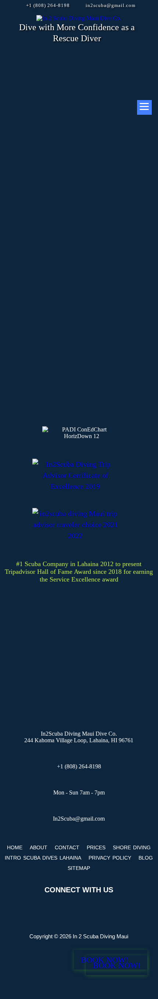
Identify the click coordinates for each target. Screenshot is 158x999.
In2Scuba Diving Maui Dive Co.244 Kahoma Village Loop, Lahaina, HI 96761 (78, 736)
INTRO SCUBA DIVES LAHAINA (43, 858)
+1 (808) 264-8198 (48, 5)
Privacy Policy (110, 858)
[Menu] (144, 107)
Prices (96, 847)
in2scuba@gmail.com (111, 5)
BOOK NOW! (116, 965)
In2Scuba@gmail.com (79, 818)
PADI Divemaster (62, 149)
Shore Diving (132, 847)
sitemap (79, 868)
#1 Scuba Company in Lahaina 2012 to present (78, 564)
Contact (67, 847)
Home (14, 847)
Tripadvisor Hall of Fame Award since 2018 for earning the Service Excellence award (79, 575)
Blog (146, 858)
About (38, 847)
